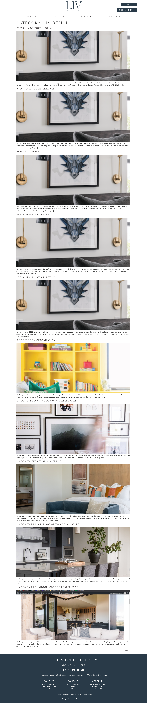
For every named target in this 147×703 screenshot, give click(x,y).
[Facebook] (64, 670)
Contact (112, 16)
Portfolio (33, 16)
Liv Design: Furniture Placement (38, 462)
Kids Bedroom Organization (35, 340)
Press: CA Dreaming (29, 152)
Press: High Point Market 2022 (36, 278)
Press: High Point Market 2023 (36, 215)
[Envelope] (82, 670)
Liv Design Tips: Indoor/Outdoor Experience (47, 587)
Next (127, 650)
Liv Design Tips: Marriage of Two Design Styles (48, 525)
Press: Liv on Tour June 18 (34, 28)
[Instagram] (69, 670)
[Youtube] (78, 670)
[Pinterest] (73, 670)
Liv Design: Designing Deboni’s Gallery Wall (46, 401)
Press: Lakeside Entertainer (35, 89)
